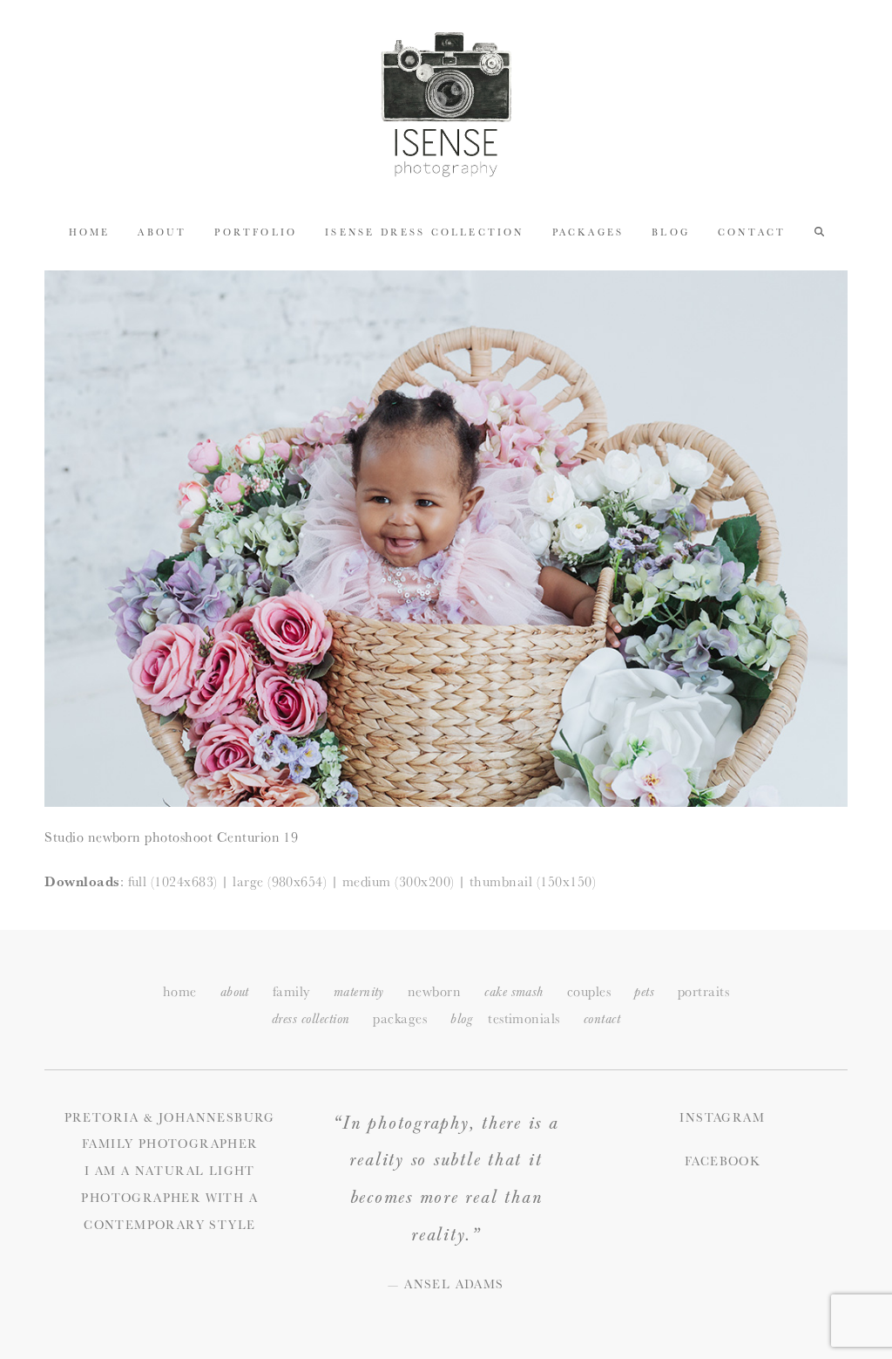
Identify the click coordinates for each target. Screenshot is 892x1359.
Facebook (722, 1161)
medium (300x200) (398, 881)
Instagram (722, 1117)
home (180, 991)
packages (400, 1018)
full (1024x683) (173, 881)
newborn (434, 991)
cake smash (514, 992)
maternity (359, 992)
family (291, 991)
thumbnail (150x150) (533, 881)
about (234, 992)
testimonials (524, 1018)
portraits (703, 991)
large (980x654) (280, 881)
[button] (819, 231)
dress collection (311, 1019)
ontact (602, 1019)
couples (589, 991)
